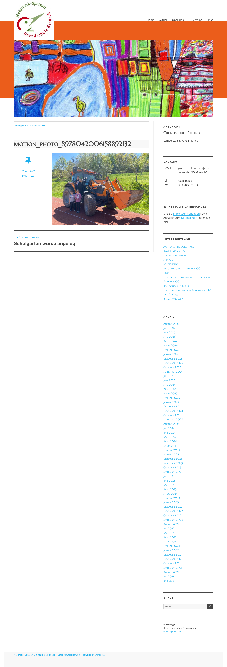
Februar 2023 (171, 498)
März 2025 (170, 393)
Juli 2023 (168, 476)
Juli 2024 (169, 428)
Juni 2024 (169, 432)
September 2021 (172, 568)
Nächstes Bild (38, 125)
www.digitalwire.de (172, 631)
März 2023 (170, 493)
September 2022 (173, 520)
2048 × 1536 (28, 175)
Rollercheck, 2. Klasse (176, 286)
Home (150, 20)
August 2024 (171, 424)
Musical (168, 259)
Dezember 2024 (172, 406)
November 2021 (172, 559)
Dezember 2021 (172, 554)
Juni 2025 (169, 380)
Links (210, 20)
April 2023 (170, 489)
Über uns (178, 20)
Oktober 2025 (172, 367)
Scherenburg (170, 264)
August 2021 (171, 572)
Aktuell (163, 20)
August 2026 (171, 324)
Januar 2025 (171, 402)
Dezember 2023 (172, 458)
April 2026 (170, 341)
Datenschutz (189, 218)
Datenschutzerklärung (69, 654)
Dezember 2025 (172, 358)
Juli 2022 (169, 528)
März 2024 (170, 446)
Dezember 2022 (172, 506)
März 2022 (170, 541)
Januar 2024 (171, 454)
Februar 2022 (171, 546)
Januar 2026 (171, 354)
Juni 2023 (169, 480)
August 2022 (171, 524)
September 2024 (173, 419)
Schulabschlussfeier (175, 255)
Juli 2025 (168, 376)
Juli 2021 (168, 576)
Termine (197, 20)
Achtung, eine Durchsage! (178, 246)
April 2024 (170, 441)
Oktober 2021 (172, 563)
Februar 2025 (171, 398)
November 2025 (173, 363)
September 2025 (172, 371)
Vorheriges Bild (21, 125)
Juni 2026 (169, 332)
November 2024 (173, 411)
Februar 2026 (171, 350)
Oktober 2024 (172, 415)
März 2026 (170, 345)
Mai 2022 (169, 533)
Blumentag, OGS (173, 299)
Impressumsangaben (186, 213)
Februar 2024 (171, 450)
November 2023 (173, 463)
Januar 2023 (171, 502)
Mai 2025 (169, 384)
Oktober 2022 (172, 515)
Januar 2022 (171, 550)
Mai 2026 (169, 336)
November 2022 (173, 511)
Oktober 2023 (172, 467)
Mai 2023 (169, 485)
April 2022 (170, 537)
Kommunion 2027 (174, 251)
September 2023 (173, 472)
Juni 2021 (169, 581)
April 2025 (169, 389)
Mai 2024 (169, 437)
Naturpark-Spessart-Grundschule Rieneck (34, 654)
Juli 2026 (169, 328)
